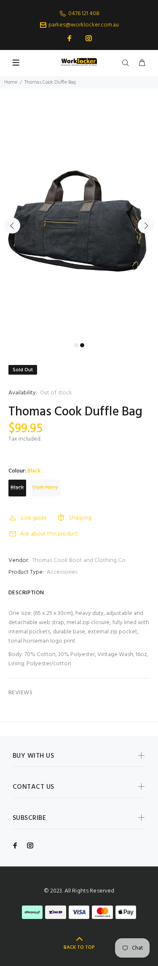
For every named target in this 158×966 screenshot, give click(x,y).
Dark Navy (45, 488)
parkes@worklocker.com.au (83, 25)
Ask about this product (49, 534)
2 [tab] (82, 345)
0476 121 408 (83, 13)
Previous (12, 226)
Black (17, 488)
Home (10, 82)
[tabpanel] (79, 220)
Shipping (80, 518)
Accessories (62, 572)
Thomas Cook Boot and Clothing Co (79, 560)
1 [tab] (76, 345)
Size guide (33, 518)
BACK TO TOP (79, 947)
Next (146, 226)
